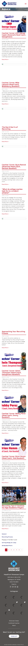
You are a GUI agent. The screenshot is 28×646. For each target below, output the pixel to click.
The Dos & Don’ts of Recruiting (10, 128)
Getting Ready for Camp (9, 543)
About (14, 625)
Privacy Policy (20, 644)
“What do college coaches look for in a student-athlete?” (12, 191)
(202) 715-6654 (14, 582)
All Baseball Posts (7, 545)
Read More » (5, 59)
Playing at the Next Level (9, 540)
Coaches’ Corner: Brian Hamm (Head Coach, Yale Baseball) (14, 457)
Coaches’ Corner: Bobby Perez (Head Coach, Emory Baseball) (14, 415)
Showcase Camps (14, 621)
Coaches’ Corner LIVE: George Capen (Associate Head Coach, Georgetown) (14, 35)
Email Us (14, 584)
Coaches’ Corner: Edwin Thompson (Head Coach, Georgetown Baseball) (11, 372)
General (4, 534)
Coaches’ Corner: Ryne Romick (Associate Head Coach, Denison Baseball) (14, 166)
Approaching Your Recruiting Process (13, 332)
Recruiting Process (7, 537)
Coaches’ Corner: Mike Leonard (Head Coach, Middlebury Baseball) (10, 84)
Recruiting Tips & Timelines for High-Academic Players (13, 507)
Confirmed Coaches (14, 623)
